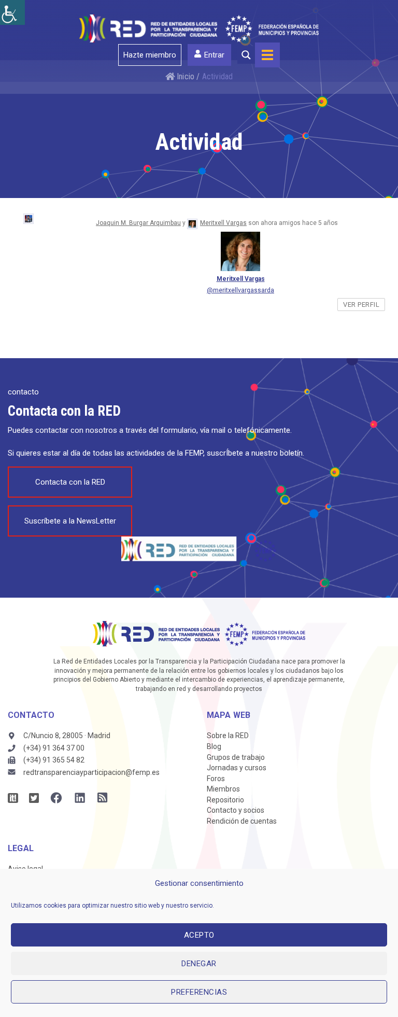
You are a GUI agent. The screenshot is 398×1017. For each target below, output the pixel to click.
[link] (12, 12)
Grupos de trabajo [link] (236, 757)
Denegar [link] (199, 963)
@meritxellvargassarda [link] (240, 290)
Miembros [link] (223, 789)
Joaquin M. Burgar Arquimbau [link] (138, 223)
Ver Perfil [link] (361, 304)
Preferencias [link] (199, 992)
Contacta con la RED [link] (70, 482)
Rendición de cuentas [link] (242, 821)
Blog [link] (214, 746)
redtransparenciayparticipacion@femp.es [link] (91, 772)
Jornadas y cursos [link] (236, 768)
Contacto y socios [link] (235, 810)
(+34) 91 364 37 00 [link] (53, 748)
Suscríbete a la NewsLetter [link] (70, 521)
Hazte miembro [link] (149, 55)
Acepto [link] (199, 935)
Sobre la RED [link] (228, 735)
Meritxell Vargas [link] (223, 223)
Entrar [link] (214, 55)
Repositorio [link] (225, 800)
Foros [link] (216, 778)
